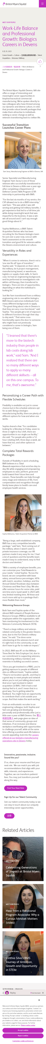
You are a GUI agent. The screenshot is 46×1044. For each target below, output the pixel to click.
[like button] (40, 61)
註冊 (9, 816)
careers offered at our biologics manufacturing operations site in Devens (20, 738)
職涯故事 (17, 67)
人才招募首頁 (7, 67)
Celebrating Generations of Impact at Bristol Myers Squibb (22, 871)
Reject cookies (23, 1036)
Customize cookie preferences (23, 1041)
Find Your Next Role (15, 788)
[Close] (39, 1000)
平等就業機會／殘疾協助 (12, 989)
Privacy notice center (28, 1025)
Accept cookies (23, 1030)
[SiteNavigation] (42, 3)
